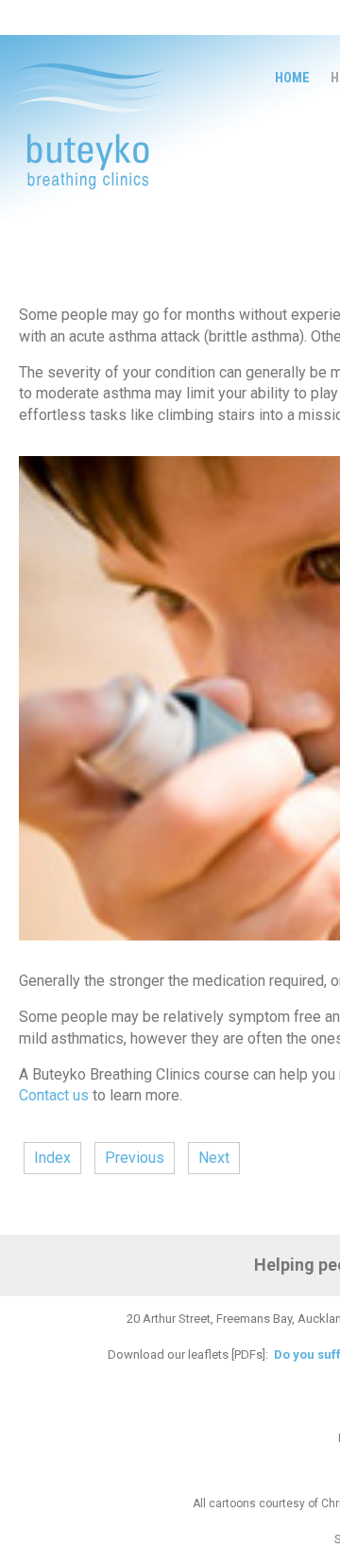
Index (52, 1158)
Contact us (54, 1095)
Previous (134, 1158)
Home (292, 77)
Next (214, 1158)
